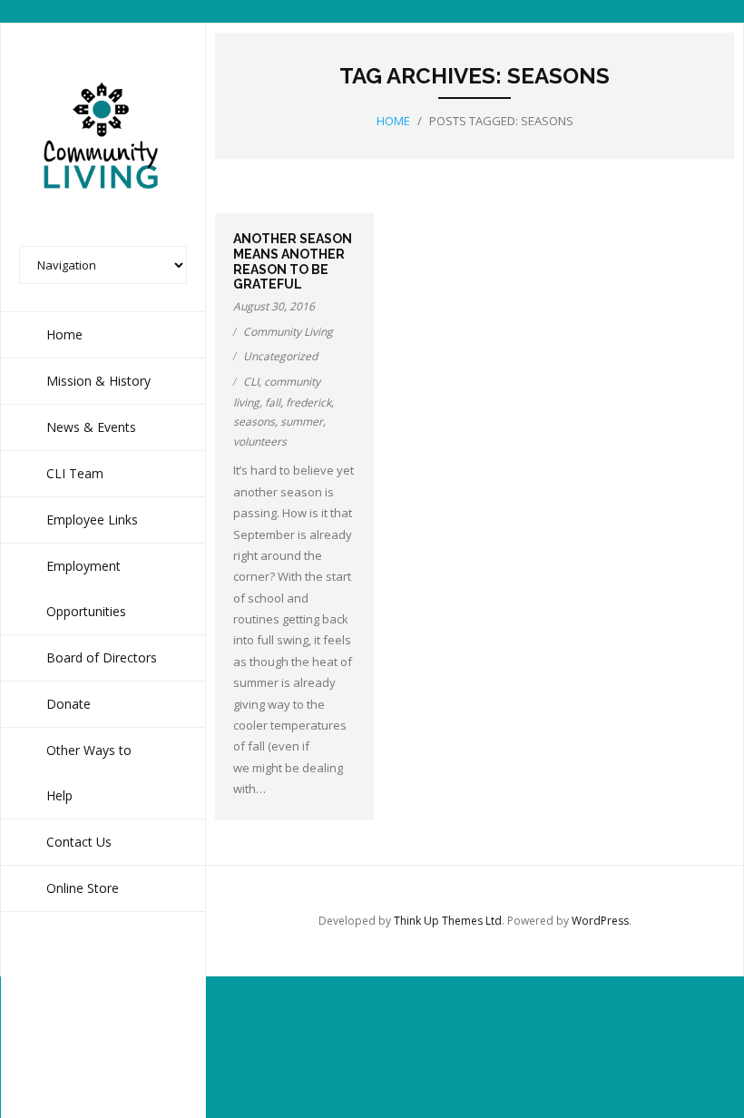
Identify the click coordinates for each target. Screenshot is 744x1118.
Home (393, 121)
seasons (254, 421)
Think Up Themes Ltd (448, 920)
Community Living (288, 331)
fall (272, 402)
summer (301, 421)
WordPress (600, 920)
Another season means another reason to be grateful (292, 261)
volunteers (260, 441)
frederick (308, 402)
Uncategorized (280, 356)
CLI (251, 381)
